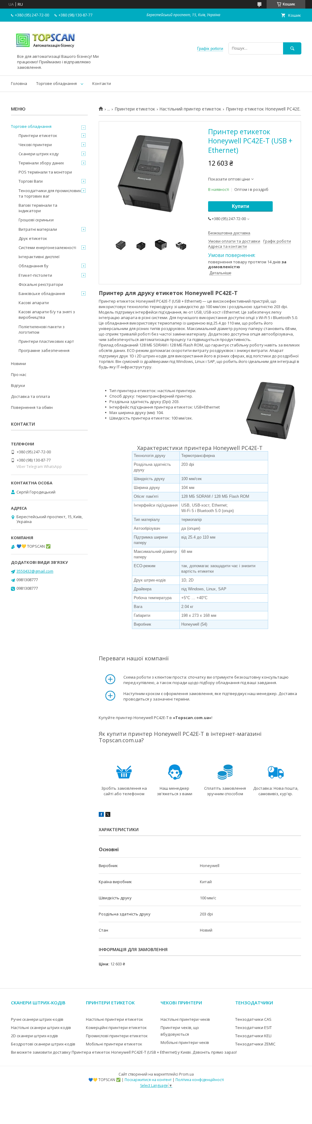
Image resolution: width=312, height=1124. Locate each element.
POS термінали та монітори (45, 172)
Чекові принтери (35, 144)
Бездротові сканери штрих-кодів (43, 1044)
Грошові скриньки (36, 220)
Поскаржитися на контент (148, 1079)
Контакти (101, 83)
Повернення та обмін (32, 407)
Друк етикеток (33, 238)
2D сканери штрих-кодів (34, 1035)
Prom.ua (186, 1074)
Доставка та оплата (30, 396)
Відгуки (18, 385)
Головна (19, 83)
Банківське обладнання (42, 293)
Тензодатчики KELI (253, 1035)
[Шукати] (292, 48)
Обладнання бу (33, 266)
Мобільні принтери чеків (185, 1042)
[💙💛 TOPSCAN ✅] (45, 51)
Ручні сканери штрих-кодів (37, 1019)
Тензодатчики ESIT (253, 1027)
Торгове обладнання (56, 83)
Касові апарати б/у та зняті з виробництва (47, 314)
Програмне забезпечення (44, 350)
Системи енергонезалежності (47, 247)
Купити (240, 206)
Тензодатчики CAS (253, 1019)
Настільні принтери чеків (185, 1019)
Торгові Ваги (31, 181)
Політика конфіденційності (200, 1079)
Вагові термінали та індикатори (38, 207)
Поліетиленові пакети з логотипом (42, 329)
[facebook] (101, 815)
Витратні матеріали (38, 229)
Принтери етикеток (135, 109)
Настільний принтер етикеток (190, 109)
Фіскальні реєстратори (41, 284)
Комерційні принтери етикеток (116, 1027)
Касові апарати (34, 302)
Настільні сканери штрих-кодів (41, 1027)
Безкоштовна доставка (229, 233)
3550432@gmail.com (34, 571)
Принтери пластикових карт (46, 341)
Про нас (18, 374)
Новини (18, 363)
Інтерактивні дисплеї (39, 256)
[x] (107, 815)
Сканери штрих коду (39, 153)
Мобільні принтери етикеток (114, 1044)
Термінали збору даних (41, 163)
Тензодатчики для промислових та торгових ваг (50, 193)
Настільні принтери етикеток (114, 1019)
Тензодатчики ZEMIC (255, 1044)
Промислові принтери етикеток (117, 1035)
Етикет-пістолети (35, 275)
